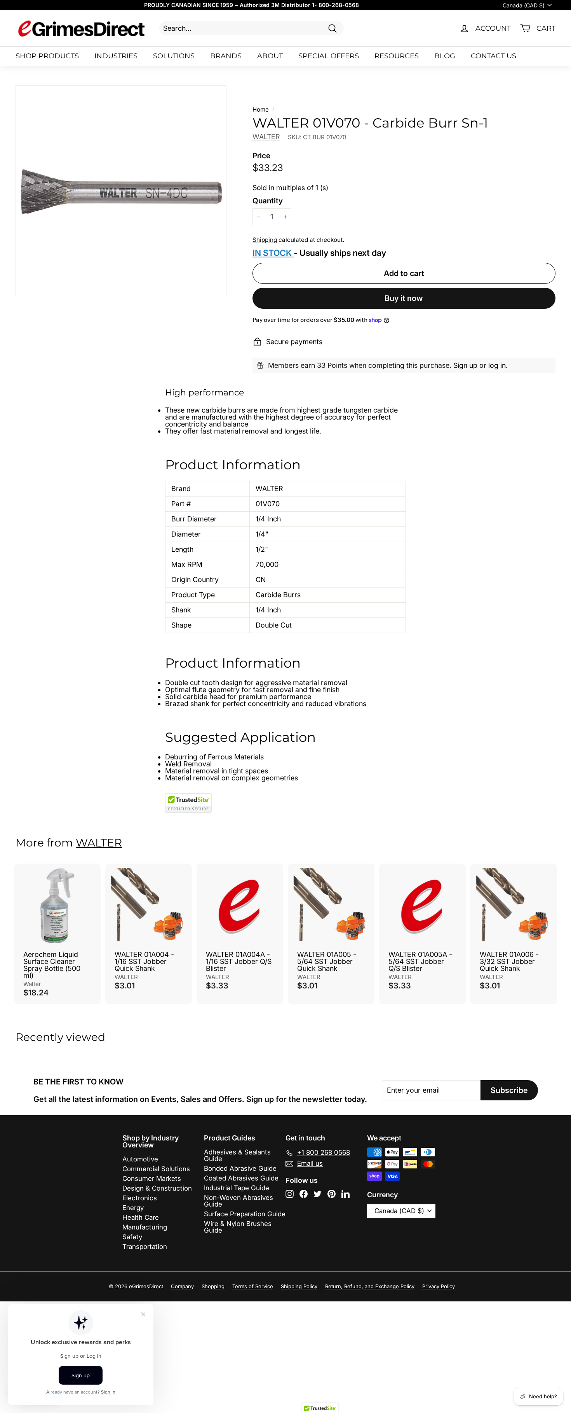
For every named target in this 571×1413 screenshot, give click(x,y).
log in (497, 365)
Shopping (213, 1286)
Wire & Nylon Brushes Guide (238, 1227)
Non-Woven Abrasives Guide (238, 1201)
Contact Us (493, 56)
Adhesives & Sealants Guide (237, 1155)
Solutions (174, 56)
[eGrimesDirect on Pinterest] (331, 1194)
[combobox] (251, 28)
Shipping (264, 239)
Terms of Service (252, 1286)
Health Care (140, 1217)
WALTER (266, 137)
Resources (396, 56)
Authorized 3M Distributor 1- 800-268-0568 (299, 5)
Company (182, 1286)
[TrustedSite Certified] (188, 803)
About (270, 56)
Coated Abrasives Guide (241, 1178)
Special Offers (328, 56)
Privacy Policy (438, 1286)
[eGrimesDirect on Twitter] (317, 1194)
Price (261, 155)
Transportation (144, 1246)
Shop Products (47, 56)
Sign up (465, 365)
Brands (226, 56)
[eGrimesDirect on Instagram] (290, 1194)
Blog (444, 56)
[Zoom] (121, 191)
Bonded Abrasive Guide (240, 1168)
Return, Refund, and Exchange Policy (369, 1286)
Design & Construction (157, 1188)
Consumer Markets (151, 1178)
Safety (132, 1237)
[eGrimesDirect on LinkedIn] (345, 1194)
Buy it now (404, 298)
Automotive (140, 1159)
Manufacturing (144, 1227)
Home (260, 109)
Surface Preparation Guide (245, 1214)
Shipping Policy (299, 1286)
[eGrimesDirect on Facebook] (303, 1194)
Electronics (139, 1198)
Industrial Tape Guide (236, 1188)
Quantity (267, 201)
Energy (133, 1208)
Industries (116, 56)
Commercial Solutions (156, 1169)
